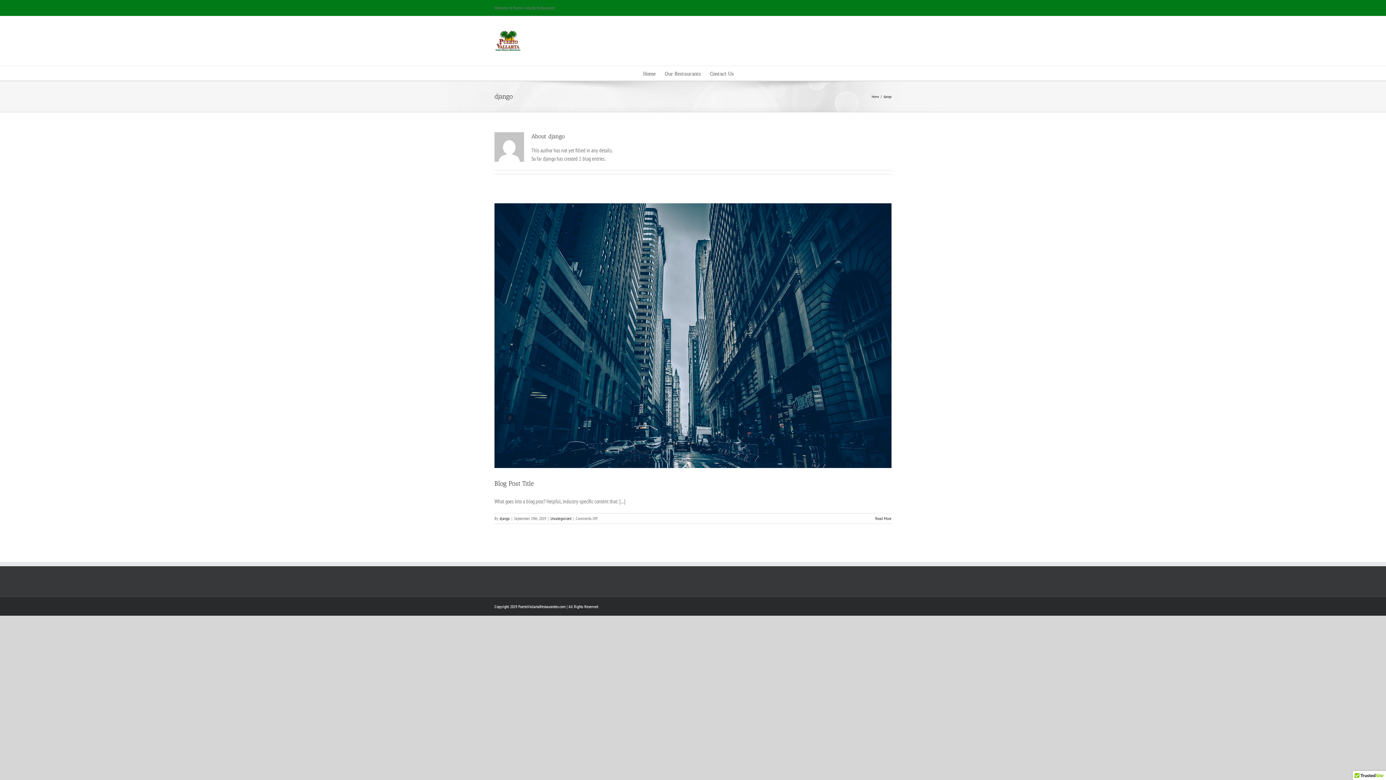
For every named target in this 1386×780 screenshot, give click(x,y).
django (505, 518)
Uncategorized (560, 518)
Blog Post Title (514, 484)
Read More (883, 518)
